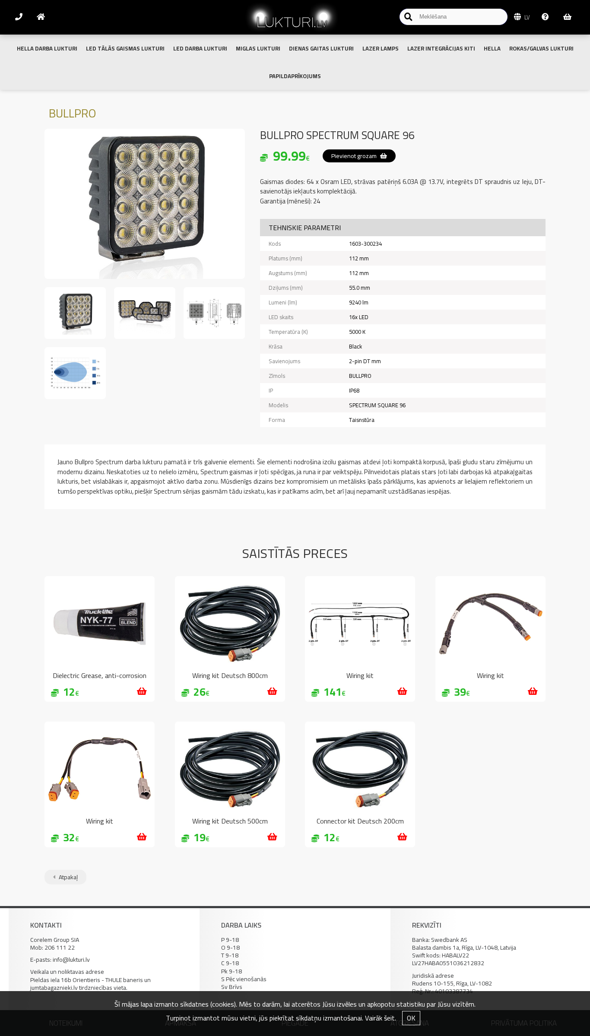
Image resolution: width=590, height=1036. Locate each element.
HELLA (492, 48)
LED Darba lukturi (200, 48)
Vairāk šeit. (380, 1017)
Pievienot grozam (354, 156)
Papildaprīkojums (295, 76)
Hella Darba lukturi (47, 48)
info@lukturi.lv (71, 959)
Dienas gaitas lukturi (321, 48)
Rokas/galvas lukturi (541, 48)
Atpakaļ (67, 877)
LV (526, 17)
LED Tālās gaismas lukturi (125, 48)
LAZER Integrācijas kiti (441, 48)
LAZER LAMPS (380, 48)
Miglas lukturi (258, 48)
